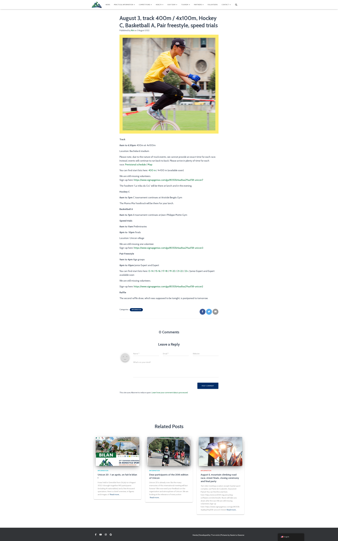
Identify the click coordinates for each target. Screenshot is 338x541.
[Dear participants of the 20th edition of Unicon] (169, 451)
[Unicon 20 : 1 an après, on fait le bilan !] (117, 451)
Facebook (96, 535)
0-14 (150, 271)
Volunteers (213, 5)
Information (136, 310)
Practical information (123, 5)
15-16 (157, 271)
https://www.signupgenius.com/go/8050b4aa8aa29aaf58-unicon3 (168, 247)
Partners (198, 5)
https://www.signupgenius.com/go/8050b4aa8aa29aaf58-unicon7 (168, 180)
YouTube (100, 535)
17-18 (165, 271)
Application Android (110, 535)
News (108, 5)
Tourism (185, 5)
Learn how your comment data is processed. (170, 392)
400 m (152, 170)
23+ (186, 271)
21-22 (180, 271)
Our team (171, 5)
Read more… (115, 494)
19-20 (172, 271)
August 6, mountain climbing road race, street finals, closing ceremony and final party (220, 478)
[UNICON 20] (97, 4)
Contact (225, 5)
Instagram (106, 535)
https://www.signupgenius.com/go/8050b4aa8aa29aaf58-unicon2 (168, 286)
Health (159, 5)
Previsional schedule (135, 164)
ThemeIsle (215, 535)
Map (150, 164)
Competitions (145, 5)
